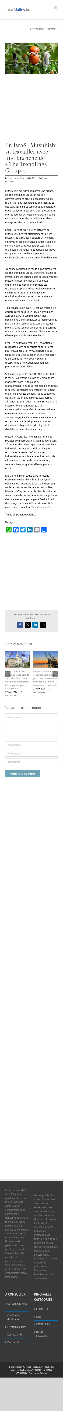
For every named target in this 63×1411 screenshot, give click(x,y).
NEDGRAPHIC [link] (21, 1370)
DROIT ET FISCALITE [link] (42, 1330)
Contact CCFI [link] (14, 1331)
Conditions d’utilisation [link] (13, 1314)
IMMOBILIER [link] (43, 1321)
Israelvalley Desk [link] (16, 178)
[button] (7, 672)
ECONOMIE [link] (10, 181)
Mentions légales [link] (16, 1323)
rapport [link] (20, 374)
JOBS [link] (39, 1313)
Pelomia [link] (43, 1370)
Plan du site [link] (13, 1339)
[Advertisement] (31, 110)
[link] (18, 9)
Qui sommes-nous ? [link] (17, 1302)
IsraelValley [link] (38, 1363)
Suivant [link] (51, 28)
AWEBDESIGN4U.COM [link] (40, 1366)
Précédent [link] (38, 28)
